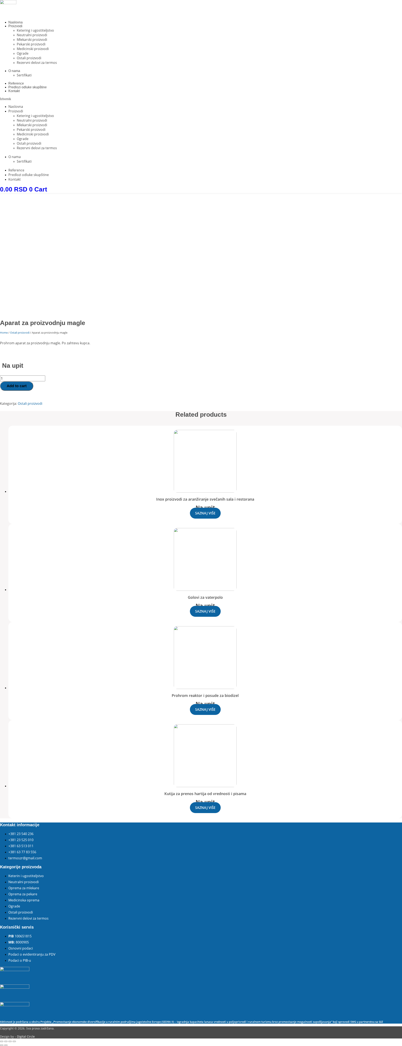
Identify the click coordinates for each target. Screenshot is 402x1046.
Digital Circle (26, 1036)
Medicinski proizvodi (33, 48)
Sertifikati (24, 75)
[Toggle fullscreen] (10, 1041)
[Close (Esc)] (1, 1041)
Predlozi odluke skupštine (27, 87)
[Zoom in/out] (14, 1041)
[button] (201, 99)
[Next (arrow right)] (6, 1045)
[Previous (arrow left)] (1, 1045)
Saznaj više (205, 513)
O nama (14, 71)
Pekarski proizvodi (31, 44)
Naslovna (15, 22)
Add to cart (17, 386)
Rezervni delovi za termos (37, 62)
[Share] (6, 1041)
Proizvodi (15, 26)
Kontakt (14, 91)
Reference (16, 83)
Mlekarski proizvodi (32, 39)
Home (4, 332)
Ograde (22, 53)
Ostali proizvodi (29, 58)
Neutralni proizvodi (32, 35)
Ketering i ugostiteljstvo (35, 30)
